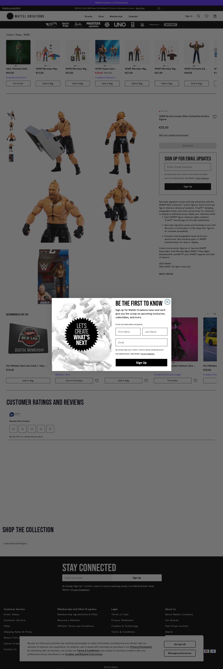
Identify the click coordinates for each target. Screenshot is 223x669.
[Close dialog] (167, 302)
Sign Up (141, 363)
